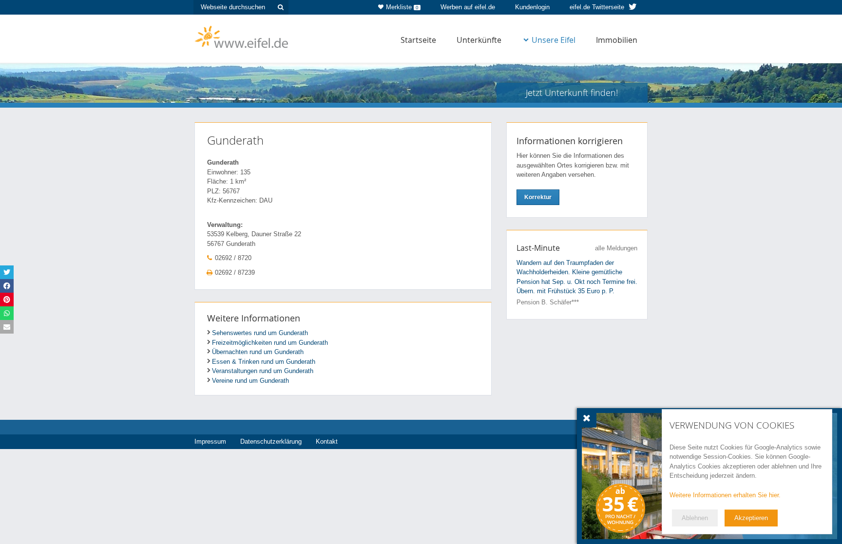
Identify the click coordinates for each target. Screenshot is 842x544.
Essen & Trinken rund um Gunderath (263, 361)
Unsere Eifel (553, 40)
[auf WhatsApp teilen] (7, 313)
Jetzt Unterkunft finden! (572, 92)
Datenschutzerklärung (271, 441)
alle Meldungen (616, 248)
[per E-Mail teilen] (7, 327)
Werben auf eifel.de (467, 7)
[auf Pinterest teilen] (7, 299)
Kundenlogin (532, 7)
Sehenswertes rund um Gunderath (260, 333)
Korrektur (538, 197)
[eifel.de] (241, 36)
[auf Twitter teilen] (7, 272)
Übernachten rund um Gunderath (258, 352)
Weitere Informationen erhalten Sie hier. (725, 495)
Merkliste (402, 7)
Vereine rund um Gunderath (250, 380)
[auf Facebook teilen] (7, 286)
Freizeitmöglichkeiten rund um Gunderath (270, 342)
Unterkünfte (479, 40)
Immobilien (616, 40)
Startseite (418, 40)
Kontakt (327, 441)
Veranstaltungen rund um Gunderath (262, 371)
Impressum (210, 441)
